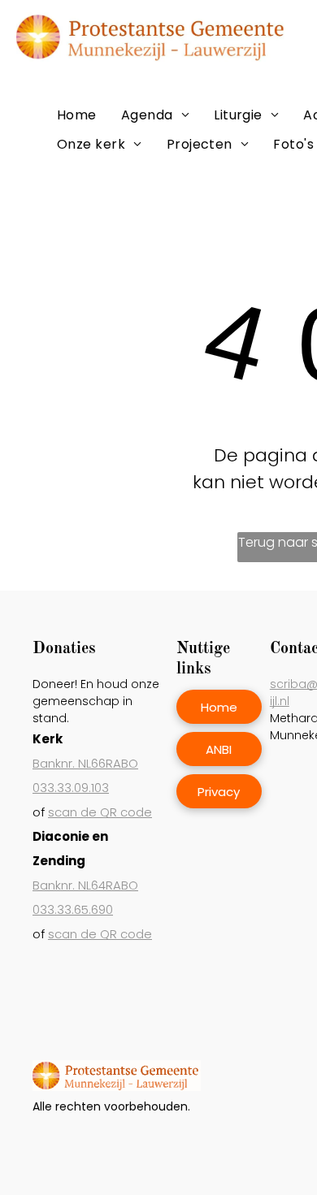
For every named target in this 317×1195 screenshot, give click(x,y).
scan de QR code (100, 811)
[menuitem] (77, 115)
